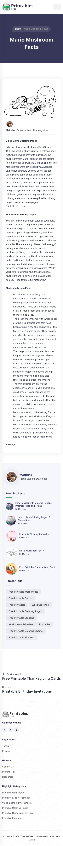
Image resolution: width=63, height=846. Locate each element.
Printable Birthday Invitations (35, 534)
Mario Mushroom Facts (31, 550)
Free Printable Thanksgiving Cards (37, 567)
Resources (7, 776)
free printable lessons (21, 617)
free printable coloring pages (25, 611)
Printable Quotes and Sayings (17, 813)
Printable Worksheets (13, 792)
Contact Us (8, 766)
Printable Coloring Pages (15, 808)
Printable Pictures (11, 818)
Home (18, 29)
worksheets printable (21, 624)
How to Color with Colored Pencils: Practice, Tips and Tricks (33, 504)
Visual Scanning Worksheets (17, 802)
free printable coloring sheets (26, 630)
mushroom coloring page (36, 220)
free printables (17, 604)
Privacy (6, 751)
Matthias (22, 509)
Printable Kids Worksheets (16, 797)
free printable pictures (21, 637)
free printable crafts (20, 598)
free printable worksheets (23, 591)
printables (44, 624)
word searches (40, 604)
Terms (5, 746)
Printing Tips (9, 771)
